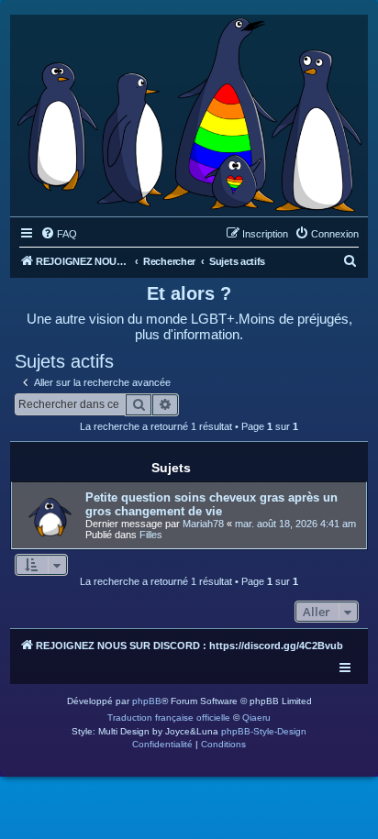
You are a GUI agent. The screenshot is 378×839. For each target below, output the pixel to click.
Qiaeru (256, 717)
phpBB (146, 701)
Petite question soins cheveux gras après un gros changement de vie (211, 504)
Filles (150, 534)
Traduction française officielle (168, 717)
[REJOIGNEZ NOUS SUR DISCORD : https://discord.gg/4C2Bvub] (189, 111)
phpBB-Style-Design (263, 731)
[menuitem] (58, 234)
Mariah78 (203, 523)
